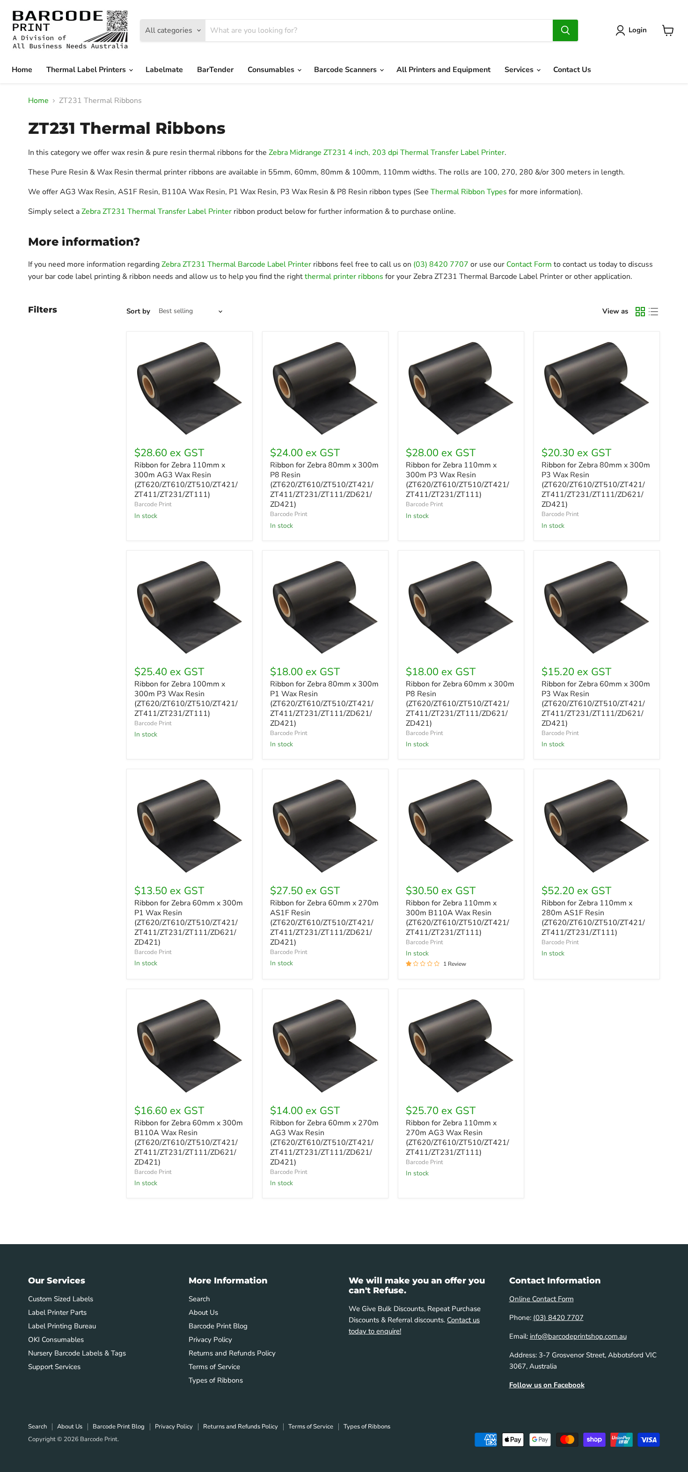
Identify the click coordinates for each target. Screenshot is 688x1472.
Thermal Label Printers (87, 70)
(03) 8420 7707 (440, 264)
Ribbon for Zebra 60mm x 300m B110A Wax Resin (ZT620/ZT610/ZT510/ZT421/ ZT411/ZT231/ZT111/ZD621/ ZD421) (188, 1142)
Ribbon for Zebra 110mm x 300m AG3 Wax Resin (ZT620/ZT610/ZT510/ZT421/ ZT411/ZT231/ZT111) (186, 480)
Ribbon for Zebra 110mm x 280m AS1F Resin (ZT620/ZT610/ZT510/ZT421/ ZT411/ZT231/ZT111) (593, 918)
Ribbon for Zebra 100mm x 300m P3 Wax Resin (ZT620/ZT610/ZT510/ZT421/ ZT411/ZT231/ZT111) (186, 699)
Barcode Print (153, 504)
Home (22, 70)
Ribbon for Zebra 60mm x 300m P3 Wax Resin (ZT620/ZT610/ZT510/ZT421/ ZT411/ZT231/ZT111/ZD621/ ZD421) (596, 704)
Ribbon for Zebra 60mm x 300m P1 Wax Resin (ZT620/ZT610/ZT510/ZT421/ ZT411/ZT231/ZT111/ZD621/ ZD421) (188, 922)
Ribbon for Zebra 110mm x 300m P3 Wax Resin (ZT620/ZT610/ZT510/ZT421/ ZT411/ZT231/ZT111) (457, 480)
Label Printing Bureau (62, 1326)
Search (199, 1299)
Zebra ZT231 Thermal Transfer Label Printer (156, 211)
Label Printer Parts (57, 1312)
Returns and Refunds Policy (232, 1353)
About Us (203, 1312)
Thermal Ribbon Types (469, 192)
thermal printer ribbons (344, 276)
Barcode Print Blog (218, 1326)
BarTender (215, 70)
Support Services (54, 1366)
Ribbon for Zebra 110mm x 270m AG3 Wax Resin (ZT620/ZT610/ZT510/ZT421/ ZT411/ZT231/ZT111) (457, 1138)
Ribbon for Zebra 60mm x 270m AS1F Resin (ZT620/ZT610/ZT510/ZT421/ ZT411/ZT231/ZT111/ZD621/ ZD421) (324, 922)
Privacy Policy (210, 1339)
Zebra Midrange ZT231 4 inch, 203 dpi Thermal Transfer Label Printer (387, 152)
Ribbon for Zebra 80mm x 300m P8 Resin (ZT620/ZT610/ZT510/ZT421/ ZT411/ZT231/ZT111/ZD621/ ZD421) (324, 485)
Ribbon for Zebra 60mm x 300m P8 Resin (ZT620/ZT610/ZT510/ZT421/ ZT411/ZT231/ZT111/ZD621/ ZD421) (460, 704)
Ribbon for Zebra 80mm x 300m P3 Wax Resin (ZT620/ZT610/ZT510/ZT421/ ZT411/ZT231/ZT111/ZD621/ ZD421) (596, 485)
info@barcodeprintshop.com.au (578, 1336)
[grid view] (640, 311)
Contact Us (572, 70)
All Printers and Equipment (443, 70)
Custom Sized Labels (60, 1299)
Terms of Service (214, 1366)
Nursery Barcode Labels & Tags (77, 1353)
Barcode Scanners (346, 70)
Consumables (272, 70)
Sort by (138, 311)
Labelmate (164, 70)
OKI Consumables (56, 1339)
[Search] (565, 30)
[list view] (653, 311)
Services (520, 70)
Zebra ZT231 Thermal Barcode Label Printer (236, 264)
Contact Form (529, 264)
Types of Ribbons (216, 1380)
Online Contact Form (541, 1299)
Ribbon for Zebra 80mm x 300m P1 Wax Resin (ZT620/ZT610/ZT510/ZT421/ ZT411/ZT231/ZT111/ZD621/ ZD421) (324, 704)
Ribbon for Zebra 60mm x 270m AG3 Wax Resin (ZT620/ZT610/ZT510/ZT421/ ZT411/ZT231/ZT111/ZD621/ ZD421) (324, 1142)
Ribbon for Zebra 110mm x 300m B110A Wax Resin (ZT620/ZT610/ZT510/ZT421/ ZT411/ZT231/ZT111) (457, 918)
